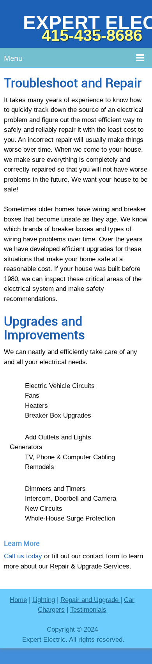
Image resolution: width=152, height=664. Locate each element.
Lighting (43, 600)
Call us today (23, 556)
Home (18, 600)
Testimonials (88, 609)
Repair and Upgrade (90, 600)
